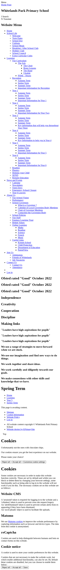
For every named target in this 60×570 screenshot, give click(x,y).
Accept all (17, 462)
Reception (16, 78)
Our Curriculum (19, 61)
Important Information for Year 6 (32, 165)
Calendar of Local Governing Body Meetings (38, 207)
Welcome (16, 36)
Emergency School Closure (24, 190)
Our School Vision (20, 198)
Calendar (16, 183)
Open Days (17, 188)
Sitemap (10, 412)
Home (9, 31)
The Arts (22, 63)
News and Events (14, 180)
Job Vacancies (18, 260)
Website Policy (13, 417)
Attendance (17, 267)
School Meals (18, 46)
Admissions (17, 255)
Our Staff (16, 217)
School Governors (20, 202)
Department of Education (29, 247)
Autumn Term (24, 80)
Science (21, 232)
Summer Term (24, 85)
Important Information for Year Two (33, 113)
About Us (11, 195)
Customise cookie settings (34, 462)
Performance (17, 200)
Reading (16, 168)
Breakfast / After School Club (25, 48)
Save (25, 567)
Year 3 (15, 115)
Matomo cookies (15, 521)
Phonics (15, 170)
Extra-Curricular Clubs (22, 56)
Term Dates (17, 38)
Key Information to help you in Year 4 (34, 140)
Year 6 (15, 155)
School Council (19, 53)
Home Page (6, 5)
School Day (17, 41)
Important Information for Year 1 (32, 100)
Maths (20, 227)
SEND (15, 175)
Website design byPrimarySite (21, 429)
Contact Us (12, 262)
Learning (11, 58)
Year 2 (15, 103)
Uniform (16, 43)
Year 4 (15, 130)
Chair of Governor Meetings (30, 210)
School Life (12, 33)
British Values (18, 222)
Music (20, 237)
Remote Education (20, 178)
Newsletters (17, 185)
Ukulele (26, 73)
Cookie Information (15, 414)
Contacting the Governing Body (32, 212)
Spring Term (23, 83)
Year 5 (15, 143)
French (21, 235)
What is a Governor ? (27, 205)
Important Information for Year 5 (32, 153)
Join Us (10, 252)
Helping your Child (20, 173)
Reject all (6, 462)
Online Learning (19, 225)
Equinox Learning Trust (22, 220)
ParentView (23, 250)
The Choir (28, 65)
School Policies (19, 215)
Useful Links (18, 240)
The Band (27, 70)
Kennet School (24, 242)
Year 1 (15, 90)
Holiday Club (18, 51)
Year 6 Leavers (19, 193)
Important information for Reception (34, 88)
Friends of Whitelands (22, 257)
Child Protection (25, 245)
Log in (10, 272)
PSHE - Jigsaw (24, 75)
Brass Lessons (29, 68)
